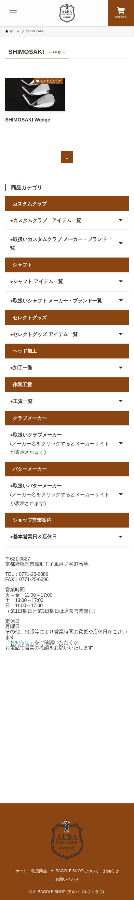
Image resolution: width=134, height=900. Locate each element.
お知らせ (111, 871)
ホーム (21, 871)
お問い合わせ (67, 879)
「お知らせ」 (19, 642)
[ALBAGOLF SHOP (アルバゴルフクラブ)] (67, 13)
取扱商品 (39, 871)
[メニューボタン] (13, 13)
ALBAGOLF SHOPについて (75, 871)
